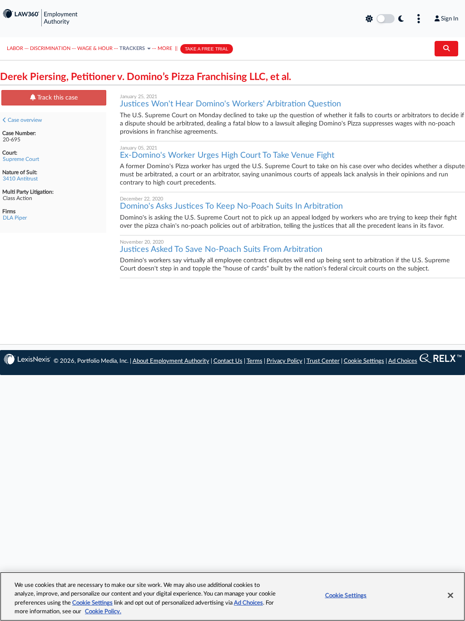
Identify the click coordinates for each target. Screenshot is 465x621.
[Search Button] (446, 48)
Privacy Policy (284, 361)
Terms (254, 361)
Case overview (24, 120)
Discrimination (50, 48)
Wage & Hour (95, 48)
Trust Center (323, 361)
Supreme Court (21, 159)
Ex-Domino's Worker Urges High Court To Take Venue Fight (227, 155)
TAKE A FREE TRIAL (206, 48)
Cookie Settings (364, 361)
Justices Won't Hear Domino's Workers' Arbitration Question (230, 104)
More (165, 48)
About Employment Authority (171, 361)
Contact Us (227, 361)
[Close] (450, 595)
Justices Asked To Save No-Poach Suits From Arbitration (221, 249)
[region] (232, 596)
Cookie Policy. (103, 612)
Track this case (56, 98)
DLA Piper (15, 217)
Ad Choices (402, 361)
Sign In (449, 18)
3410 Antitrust (20, 178)
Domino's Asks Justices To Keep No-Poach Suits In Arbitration (231, 206)
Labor (15, 48)
